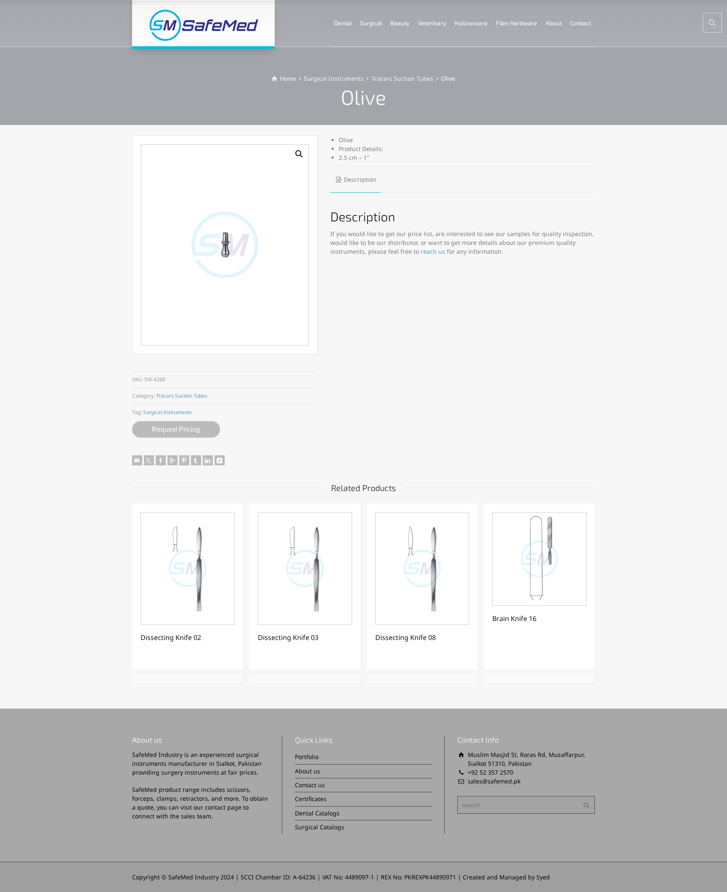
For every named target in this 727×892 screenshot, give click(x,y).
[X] (149, 460)
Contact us (310, 785)
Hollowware (471, 23)
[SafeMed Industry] (203, 23)
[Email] (137, 460)
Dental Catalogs (317, 813)
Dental (343, 23)
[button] (299, 154)
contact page (223, 807)
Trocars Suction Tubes (402, 78)
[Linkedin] (208, 460)
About (554, 23)
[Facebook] (161, 460)
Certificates (310, 799)
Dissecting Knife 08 (405, 637)
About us (307, 771)
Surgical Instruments (334, 78)
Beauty (399, 23)
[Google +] (172, 460)
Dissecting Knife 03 (288, 637)
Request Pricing (176, 429)
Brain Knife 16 (514, 618)
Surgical (371, 23)
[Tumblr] (196, 460)
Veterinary (432, 23)
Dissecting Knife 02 (171, 637)
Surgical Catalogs (319, 827)
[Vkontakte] (220, 460)
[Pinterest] (184, 460)
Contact (580, 23)
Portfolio (306, 757)
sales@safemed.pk (494, 781)
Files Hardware (516, 23)
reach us (433, 251)
